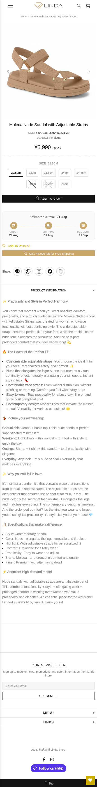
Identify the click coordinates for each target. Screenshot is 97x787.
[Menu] (10, 5)
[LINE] (17, 271)
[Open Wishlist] (90, 780)
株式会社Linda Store (48, 5)
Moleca (55, 137)
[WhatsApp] (28, 271)
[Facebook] (50, 271)
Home (24, 16)
